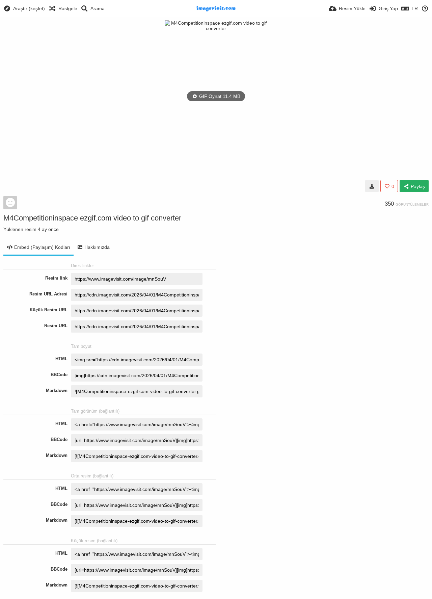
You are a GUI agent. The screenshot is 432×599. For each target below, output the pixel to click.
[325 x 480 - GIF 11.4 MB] (372, 186)
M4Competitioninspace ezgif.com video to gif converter (92, 218)
